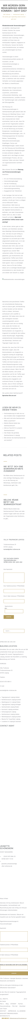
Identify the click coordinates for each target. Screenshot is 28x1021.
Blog (7, 1004)
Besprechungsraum (13, 364)
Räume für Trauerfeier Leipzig (11, 719)
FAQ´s (2, 1004)
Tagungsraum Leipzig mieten (11, 697)
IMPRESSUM (12, 1011)
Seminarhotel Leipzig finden (10, 707)
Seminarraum (20, 186)
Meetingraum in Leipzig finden (11, 702)
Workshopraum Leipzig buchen (11, 716)
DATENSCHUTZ (5, 1016)
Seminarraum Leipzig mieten (10, 714)
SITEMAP (13, 1004)
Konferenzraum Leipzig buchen (11, 699)
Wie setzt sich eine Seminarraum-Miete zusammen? (13, 468)
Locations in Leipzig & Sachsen (11, 721)
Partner (20, 1004)
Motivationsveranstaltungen (11, 141)
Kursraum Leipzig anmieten (10, 709)
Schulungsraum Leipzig (9, 712)
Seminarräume (6, 33)
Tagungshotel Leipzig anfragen (11, 704)
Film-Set (14, 1006)
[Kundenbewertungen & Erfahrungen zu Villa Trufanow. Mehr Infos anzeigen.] (14, 885)
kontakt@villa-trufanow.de (12, 549)
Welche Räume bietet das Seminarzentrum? (12, 502)
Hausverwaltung (5, 1006)
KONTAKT (3, 1011)
